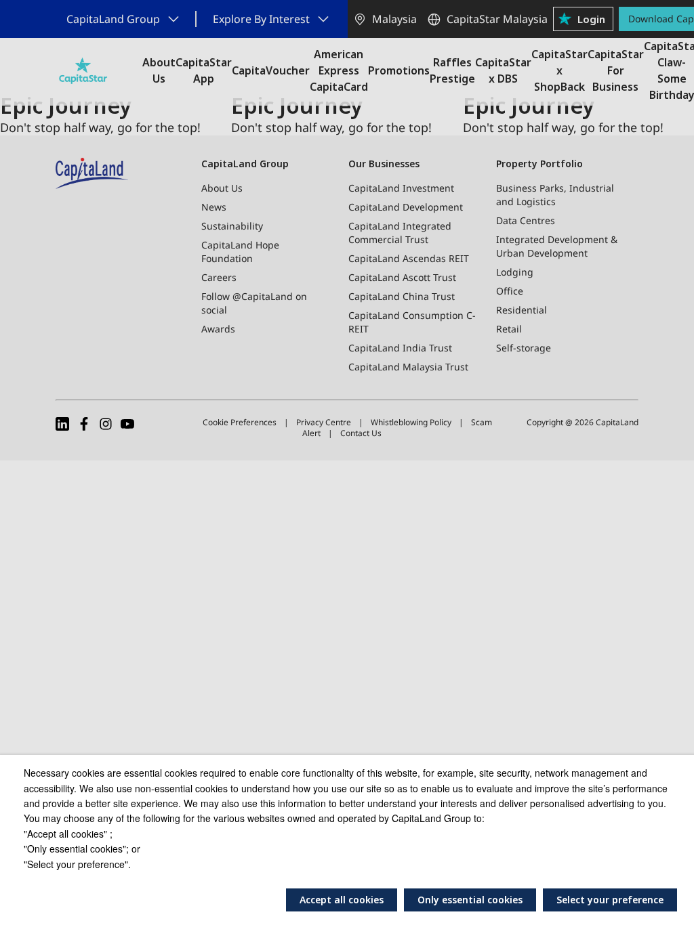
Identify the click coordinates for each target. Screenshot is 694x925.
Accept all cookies (342, 899)
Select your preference (610, 899)
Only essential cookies (470, 899)
